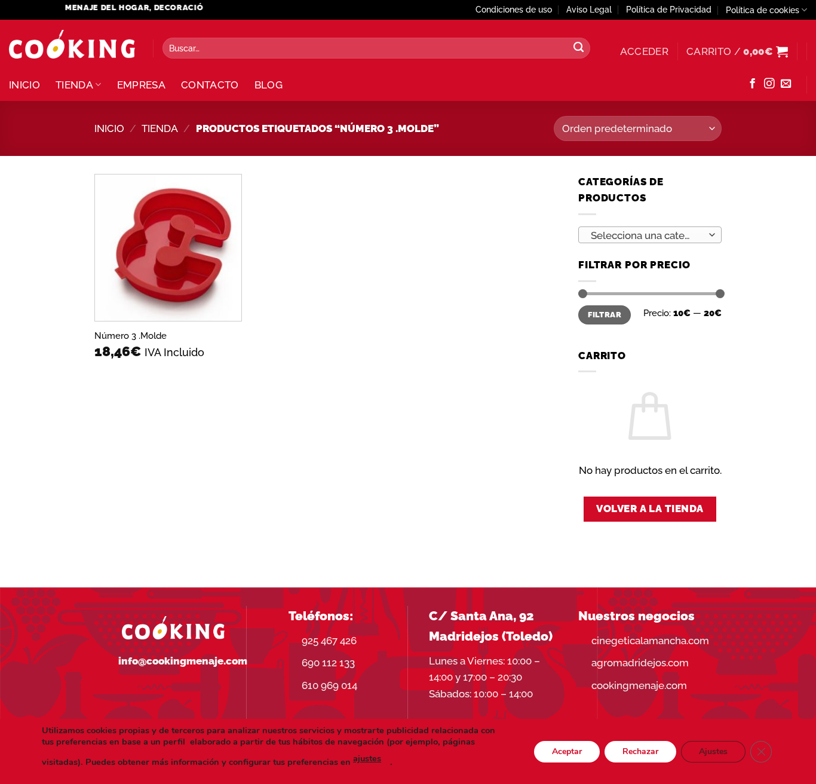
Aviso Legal (589, 9)
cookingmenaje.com (639, 685)
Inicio (24, 85)
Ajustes (713, 751)
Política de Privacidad (668, 9)
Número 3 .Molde (130, 335)
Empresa (141, 85)
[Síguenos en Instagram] (769, 84)
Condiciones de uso (514, 9)
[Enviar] (578, 48)
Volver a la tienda (650, 508)
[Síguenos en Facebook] (752, 84)
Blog (268, 85)
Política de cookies (762, 10)
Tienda (74, 85)
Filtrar (604, 314)
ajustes (367, 758)
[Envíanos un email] (786, 84)
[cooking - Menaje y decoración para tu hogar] (72, 44)
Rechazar (640, 751)
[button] (644, 51)
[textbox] (646, 235)
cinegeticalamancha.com (650, 641)
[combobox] (650, 234)
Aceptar (567, 751)
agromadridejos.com (640, 663)
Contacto (210, 85)
